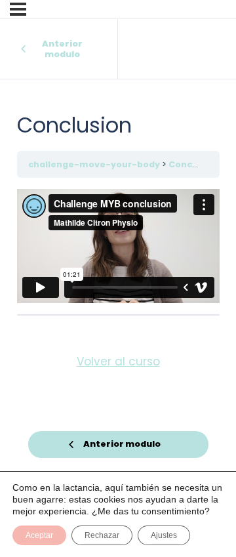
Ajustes (164, 535)
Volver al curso (118, 361)
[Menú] (18, 9)
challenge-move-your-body (95, 164)
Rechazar (102, 535)
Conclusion (194, 164)
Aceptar (39, 535)
